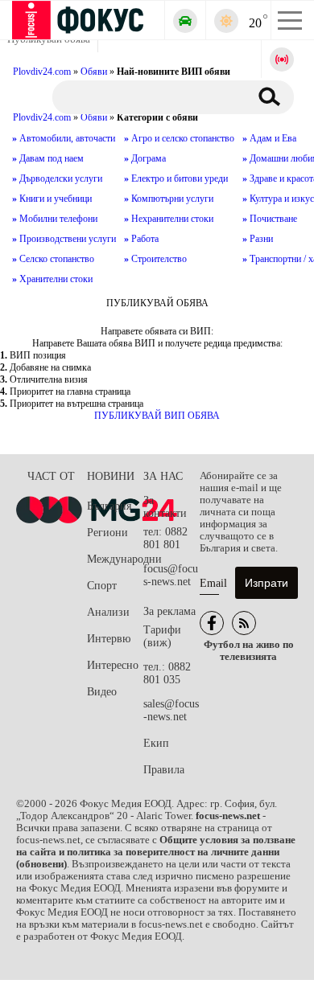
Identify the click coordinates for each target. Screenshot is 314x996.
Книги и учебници (52, 198)
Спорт (102, 586)
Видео (102, 692)
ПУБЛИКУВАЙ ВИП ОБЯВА (157, 415)
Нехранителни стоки (168, 218)
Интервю (108, 639)
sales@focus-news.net (171, 710)
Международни (115, 559)
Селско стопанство (53, 258)
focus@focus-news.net (170, 575)
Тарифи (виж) (162, 636)
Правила (163, 770)
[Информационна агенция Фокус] (212, 623)
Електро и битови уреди (176, 178)
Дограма (145, 158)
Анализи (108, 612)
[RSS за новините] (244, 623)
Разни (257, 238)
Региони (107, 533)
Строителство (155, 258)
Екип (156, 743)
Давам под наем (48, 158)
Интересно (112, 665)
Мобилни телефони (54, 218)
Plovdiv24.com (42, 117)
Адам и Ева (269, 138)
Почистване (269, 218)
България (109, 506)
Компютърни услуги (168, 198)
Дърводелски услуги (57, 178)
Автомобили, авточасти (63, 138)
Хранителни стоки (52, 279)
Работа (141, 238)
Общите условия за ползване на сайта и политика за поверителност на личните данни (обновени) (155, 852)
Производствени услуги (64, 238)
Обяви (94, 117)
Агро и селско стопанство (179, 138)
